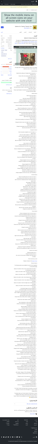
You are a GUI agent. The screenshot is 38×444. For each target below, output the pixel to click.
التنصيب (25, 32)
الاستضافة (35, 423)
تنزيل (2, 27)
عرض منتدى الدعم (9, 84)
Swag (7, 424)
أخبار (36, 421)
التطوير (20, 32)
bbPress (35, 431)
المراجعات (30, 32)
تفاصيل (35, 32)
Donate (7, 423)
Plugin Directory (34, 4)
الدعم (2, 32)
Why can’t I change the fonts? (32, 403)
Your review (10, 74)
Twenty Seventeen (24, 41)
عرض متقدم (10, 58)
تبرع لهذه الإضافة (9, 93)
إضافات (26, 423)
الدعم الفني (17, 421)
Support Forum (34, 260)
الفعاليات (7, 421)
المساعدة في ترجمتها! (13, 6)
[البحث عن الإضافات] (27, 10)
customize (2, 50)
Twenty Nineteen (31, 41)
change (6, 50)
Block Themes (21, 43)
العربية (34, 437)
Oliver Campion (26, 28)
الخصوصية (35, 424)
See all (2, 74)
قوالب (27, 421)
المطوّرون (17, 423)
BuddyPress (35, 432)
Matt (35, 429)
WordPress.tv (16, 424)
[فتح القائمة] (1, 1)
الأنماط (27, 424)
